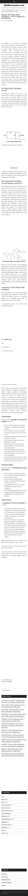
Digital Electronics (6, 810)
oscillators (12, 447)
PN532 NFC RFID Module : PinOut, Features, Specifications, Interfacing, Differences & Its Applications (12, 725)
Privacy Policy (4, 893)
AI (2, 796)
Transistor (6, 75)
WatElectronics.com (14, 5)
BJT (24, 188)
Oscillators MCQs (18, 542)
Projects (3, 833)
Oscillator (9, 681)
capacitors (16, 71)
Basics (3, 802)
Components (4, 808)
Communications (5, 805)
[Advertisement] (14, 231)
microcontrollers (5, 52)
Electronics (9, 679)
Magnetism (4, 822)
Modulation (4, 827)
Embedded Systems (6, 819)
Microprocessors (5, 824)
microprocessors (18, 51)
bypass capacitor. (5, 214)
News (2, 830)
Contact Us (23, 892)
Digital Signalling (5, 813)
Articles (3, 799)
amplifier (3, 62)
